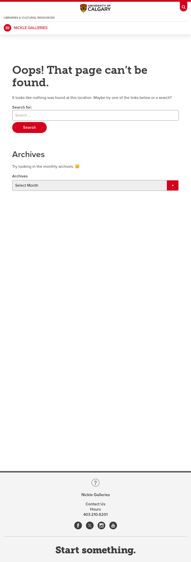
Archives (20, 176)
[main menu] (7, 28)
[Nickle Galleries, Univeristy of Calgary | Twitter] (90, 525)
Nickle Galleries (31, 27)
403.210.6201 (95, 515)
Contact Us (95, 504)
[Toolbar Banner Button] (183, 5)
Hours (95, 509)
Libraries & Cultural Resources (29, 17)
